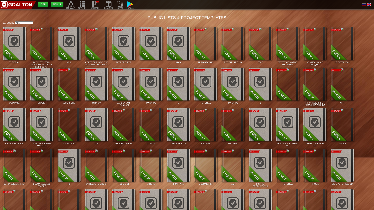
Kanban (95, 8)
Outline (81, 8)
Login (42, 4)
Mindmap (70, 8)
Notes (120, 8)
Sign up (57, 4)
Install (130, 8)
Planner (108, 8)
